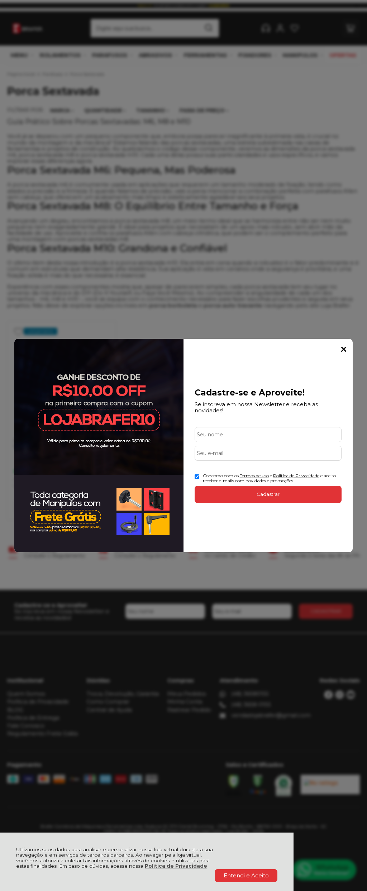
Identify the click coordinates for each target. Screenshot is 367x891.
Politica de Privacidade (296, 475)
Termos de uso (254, 475)
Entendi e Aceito (246, 875)
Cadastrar (268, 494)
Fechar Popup (343, 349)
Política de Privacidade (176, 866)
